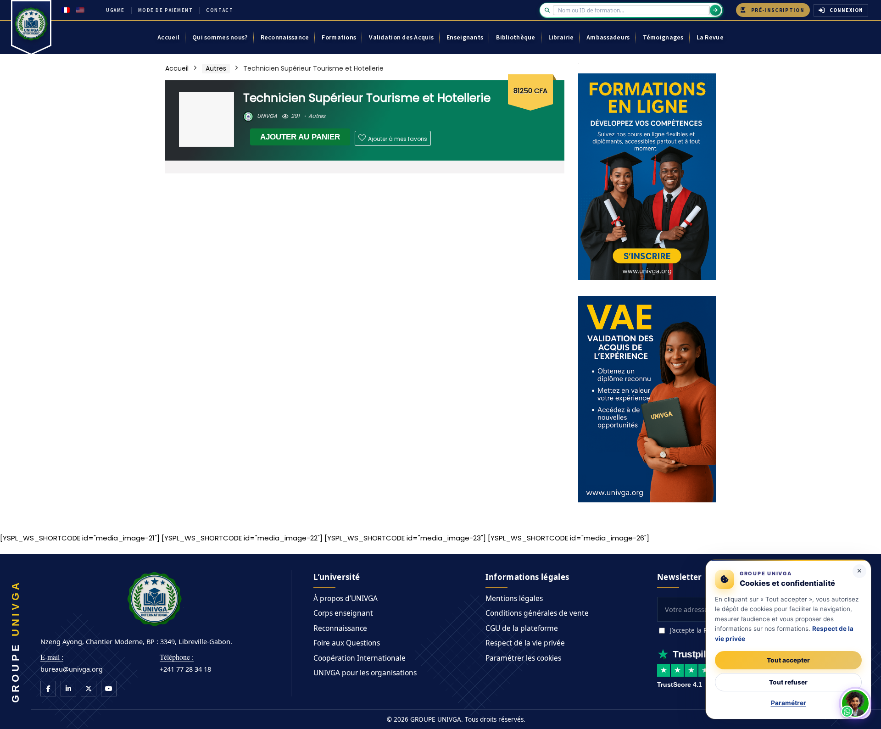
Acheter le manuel (422, 403)
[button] (855, 703)
